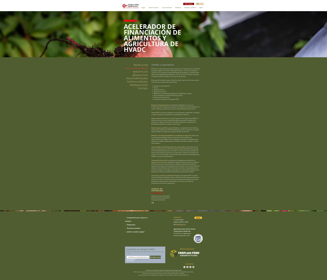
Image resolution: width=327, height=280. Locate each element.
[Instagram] (184, 267)
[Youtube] (193, 267)
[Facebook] (187, 267)
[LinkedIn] (190, 267)
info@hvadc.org (181, 224)
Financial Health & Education (137, 78)
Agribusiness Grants (140, 75)
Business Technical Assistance (136, 68)
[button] (198, 218)
